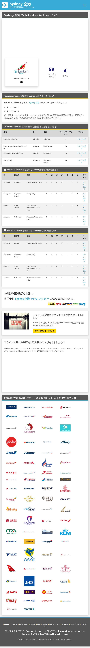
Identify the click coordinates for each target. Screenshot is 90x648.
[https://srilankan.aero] (21, 82)
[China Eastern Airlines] (29, 479)
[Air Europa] (11, 416)
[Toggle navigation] (84, 5)
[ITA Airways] (11, 532)
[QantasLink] (29, 569)
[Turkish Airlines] (65, 592)
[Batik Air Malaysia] (11, 472)
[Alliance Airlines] (29, 453)
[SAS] (29, 581)
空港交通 (32, 624)
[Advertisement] (45, 40)
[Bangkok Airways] (47, 462)
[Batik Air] (65, 462)
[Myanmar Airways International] (29, 554)
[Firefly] (11, 509)
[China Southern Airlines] (47, 479)
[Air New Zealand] (11, 428)
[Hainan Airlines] (11, 520)
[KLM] (65, 532)
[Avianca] (29, 462)
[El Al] (47, 488)
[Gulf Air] (65, 509)
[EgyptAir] (29, 488)
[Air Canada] (47, 407)
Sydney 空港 (22, 5)
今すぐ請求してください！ (44, 331)
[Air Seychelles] (47, 428)
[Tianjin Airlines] (47, 592)
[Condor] (65, 479)
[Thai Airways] (29, 592)
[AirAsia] (11, 442)
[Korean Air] (11, 541)
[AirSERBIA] (47, 442)
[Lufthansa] (29, 541)
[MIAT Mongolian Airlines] (11, 554)
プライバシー (74, 624)
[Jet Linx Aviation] (47, 532)
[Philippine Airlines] (65, 554)
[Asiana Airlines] (65, 452)
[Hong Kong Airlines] (47, 520)
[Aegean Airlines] (11, 407)
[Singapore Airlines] (65, 581)
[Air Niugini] (29, 428)
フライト (14, 624)
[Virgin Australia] (11, 609)
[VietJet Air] (47, 601)
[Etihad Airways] (29, 499)
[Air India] (47, 416)
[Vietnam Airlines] (65, 601)
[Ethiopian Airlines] (11, 499)
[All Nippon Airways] (11, 452)
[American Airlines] (47, 453)
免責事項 (65, 624)
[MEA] (65, 541)
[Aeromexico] (29, 407)
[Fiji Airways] (47, 499)
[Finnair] (65, 499)
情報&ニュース (54, 624)
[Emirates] (65, 488)
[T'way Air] (11, 600)
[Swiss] (11, 592)
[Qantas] (11, 568)
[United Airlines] (29, 600)
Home (6, 624)
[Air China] (65, 407)
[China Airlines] (11, 479)
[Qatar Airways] (47, 568)
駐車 (38, 624)
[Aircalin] (29, 442)
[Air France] (29, 416)
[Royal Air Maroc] (65, 568)
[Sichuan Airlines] (47, 581)
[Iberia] (65, 520)
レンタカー (23, 624)
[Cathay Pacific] (65, 472)
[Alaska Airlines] (65, 442)
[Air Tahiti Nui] (65, 428)
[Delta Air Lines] (11, 488)
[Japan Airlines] (29, 532)
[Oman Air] (47, 554)
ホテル (45, 624)
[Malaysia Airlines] (47, 541)
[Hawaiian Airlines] (29, 520)
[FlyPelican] (29, 509)
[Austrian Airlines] (11, 462)
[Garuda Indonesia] (47, 509)
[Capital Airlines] (47, 472)
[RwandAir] (11, 581)
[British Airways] (29, 472)
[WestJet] (29, 609)
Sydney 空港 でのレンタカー (32, 298)
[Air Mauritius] (65, 416)
